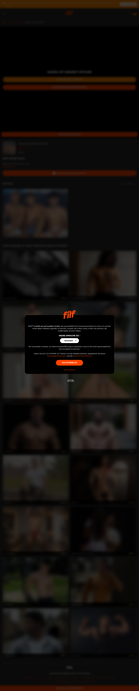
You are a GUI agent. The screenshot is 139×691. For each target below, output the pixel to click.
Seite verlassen (69, 370)
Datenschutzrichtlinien (82, 356)
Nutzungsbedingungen (56, 356)
